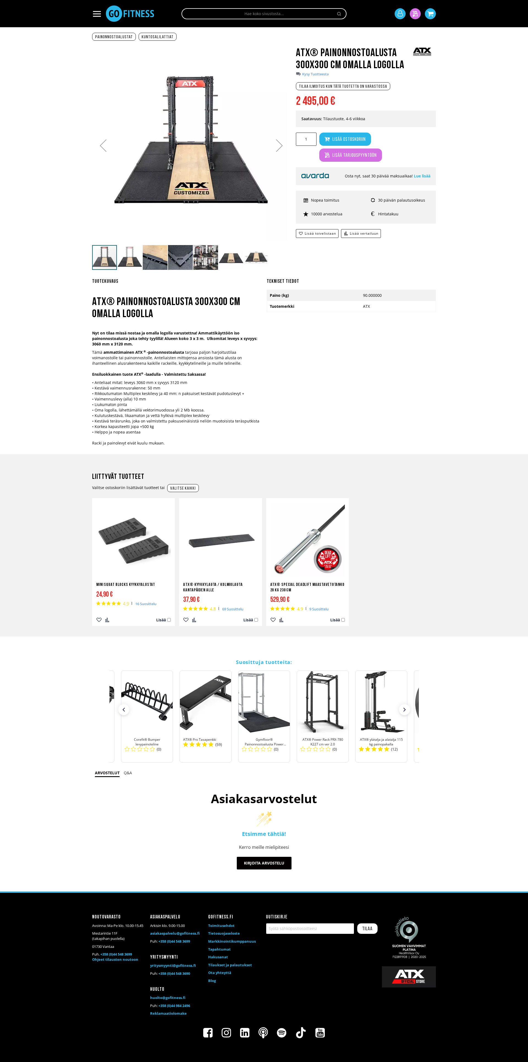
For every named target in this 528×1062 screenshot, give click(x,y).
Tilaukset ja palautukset (230, 964)
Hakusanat (218, 956)
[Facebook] (208, 1033)
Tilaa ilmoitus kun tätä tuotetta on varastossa (343, 86)
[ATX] (422, 55)
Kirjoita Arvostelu (264, 863)
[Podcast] (263, 1033)
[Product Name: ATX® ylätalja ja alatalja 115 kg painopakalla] (381, 716)
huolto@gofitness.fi (167, 997)
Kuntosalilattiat (158, 37)
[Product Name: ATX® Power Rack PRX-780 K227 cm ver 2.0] (323, 716)
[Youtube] (320, 1033)
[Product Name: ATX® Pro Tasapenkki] (206, 716)
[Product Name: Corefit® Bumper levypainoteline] (147, 716)
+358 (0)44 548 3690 (174, 973)
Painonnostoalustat (114, 37)
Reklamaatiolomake (168, 1013)
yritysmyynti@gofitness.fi (173, 965)
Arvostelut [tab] (107, 772)
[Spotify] (281, 1033)
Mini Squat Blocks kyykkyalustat (125, 585)
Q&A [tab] (128, 772)
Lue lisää (422, 176)
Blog (212, 980)
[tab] (176, 284)
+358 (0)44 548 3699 (116, 954)
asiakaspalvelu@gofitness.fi (175, 933)
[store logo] (130, 14)
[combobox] (264, 13)
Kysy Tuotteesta (315, 74)
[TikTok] (300, 1033)
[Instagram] (226, 1033)
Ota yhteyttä (219, 972)
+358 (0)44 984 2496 (174, 1005)
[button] (103, 145)
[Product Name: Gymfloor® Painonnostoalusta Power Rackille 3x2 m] (264, 716)
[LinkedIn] (244, 1033)
